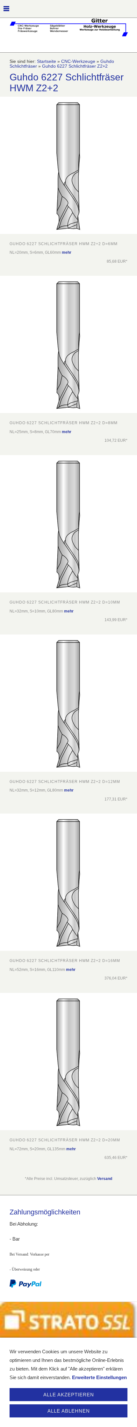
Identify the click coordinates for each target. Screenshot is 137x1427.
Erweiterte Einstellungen (99, 1377)
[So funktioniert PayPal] (25, 1286)
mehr (66, 252)
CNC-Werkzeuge (78, 61)
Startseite (46, 61)
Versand (104, 1178)
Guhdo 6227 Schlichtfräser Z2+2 (75, 66)
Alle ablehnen (68, 1411)
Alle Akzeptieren (68, 1394)
